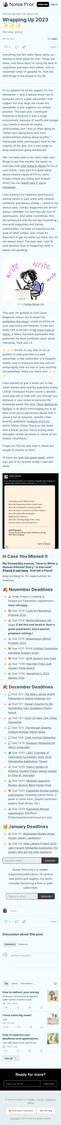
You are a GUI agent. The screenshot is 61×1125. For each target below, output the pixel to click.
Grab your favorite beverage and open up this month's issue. (20, 998)
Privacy (31, 1099)
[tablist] (16, 944)
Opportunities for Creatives (20, 14)
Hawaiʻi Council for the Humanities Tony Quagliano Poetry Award (30, 708)
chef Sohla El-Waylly (33, 166)
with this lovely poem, (32, 457)
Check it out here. (16, 570)
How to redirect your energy (21, 992)
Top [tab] (6, 983)
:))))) (5, 1019)
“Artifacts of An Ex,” (38, 421)
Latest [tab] (14, 983)
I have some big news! (17, 1015)
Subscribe (43, 4)
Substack (15, 1118)
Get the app (46, 1110)
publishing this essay (16, 321)
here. (24, 605)
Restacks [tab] (23, 944)
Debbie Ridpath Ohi (34, 304)
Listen (54, 38)
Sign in (54, 4)
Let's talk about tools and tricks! (19, 1042)
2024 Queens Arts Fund (41, 658)
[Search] (55, 983)
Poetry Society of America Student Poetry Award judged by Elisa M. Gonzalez (32, 771)
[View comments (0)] (16, 47)
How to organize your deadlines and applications (20, 1036)
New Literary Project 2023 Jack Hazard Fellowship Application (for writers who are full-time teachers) (33, 848)
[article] (30, 999)
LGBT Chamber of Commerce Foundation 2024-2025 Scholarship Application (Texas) (29, 757)
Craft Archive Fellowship (40, 737)
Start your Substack (22, 1110)
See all (9, 1058)
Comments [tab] (9, 944)
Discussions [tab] (26, 983)
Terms (40, 1099)
